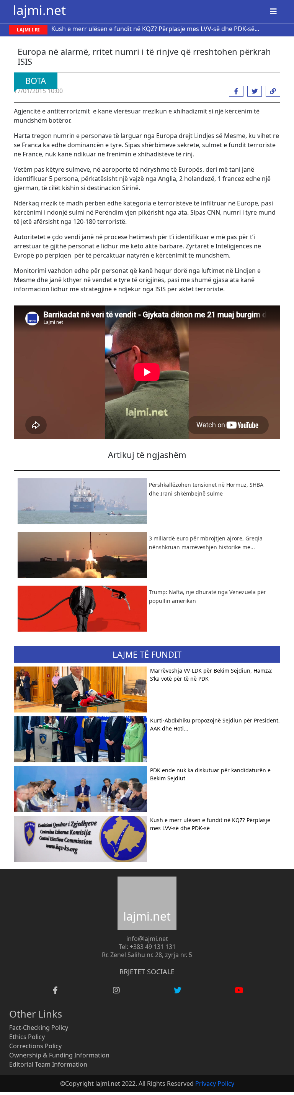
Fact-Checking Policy (38, 1027)
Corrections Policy (35, 1046)
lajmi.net (39, 10)
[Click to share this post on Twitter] (252, 91)
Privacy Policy (214, 1083)
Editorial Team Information (48, 1064)
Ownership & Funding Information (59, 1055)
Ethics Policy (27, 1037)
